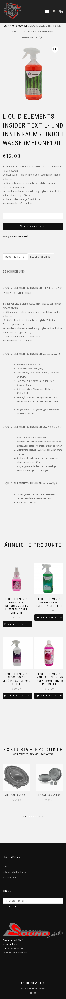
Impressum (11, 877)
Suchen (13, 907)
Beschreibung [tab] (14, 257)
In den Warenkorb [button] (18, 624)
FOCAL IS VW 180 (49, 795)
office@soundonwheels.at (17, 952)
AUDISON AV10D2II (16, 795)
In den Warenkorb (34, 226)
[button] (55, 49)
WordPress (42, 988)
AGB (7, 866)
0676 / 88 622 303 (16, 948)
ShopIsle (23, 988)
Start (6, 25)
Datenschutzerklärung (17, 872)
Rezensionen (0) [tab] (41, 257)
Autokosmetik (19, 25)
